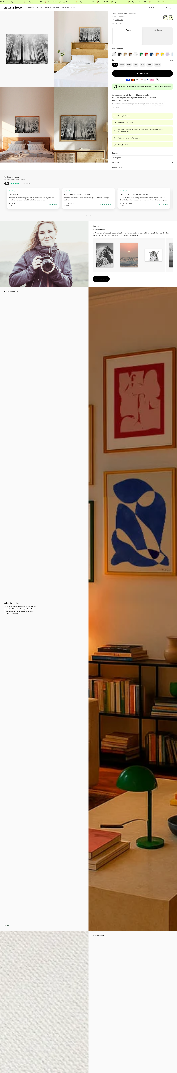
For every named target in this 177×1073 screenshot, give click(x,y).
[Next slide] (172, 49)
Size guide (170, 60)
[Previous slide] (169, 49)
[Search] (157, 7)
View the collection (101, 279)
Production (115, 162)
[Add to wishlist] (165, 17)
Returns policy (116, 158)
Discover (7, 925)
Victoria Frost (119, 20)
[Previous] (87, 216)
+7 (157, 80)
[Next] (90, 216)
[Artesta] (15, 7)
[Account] (161, 7)
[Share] (171, 17)
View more (115, 108)
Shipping (114, 153)
